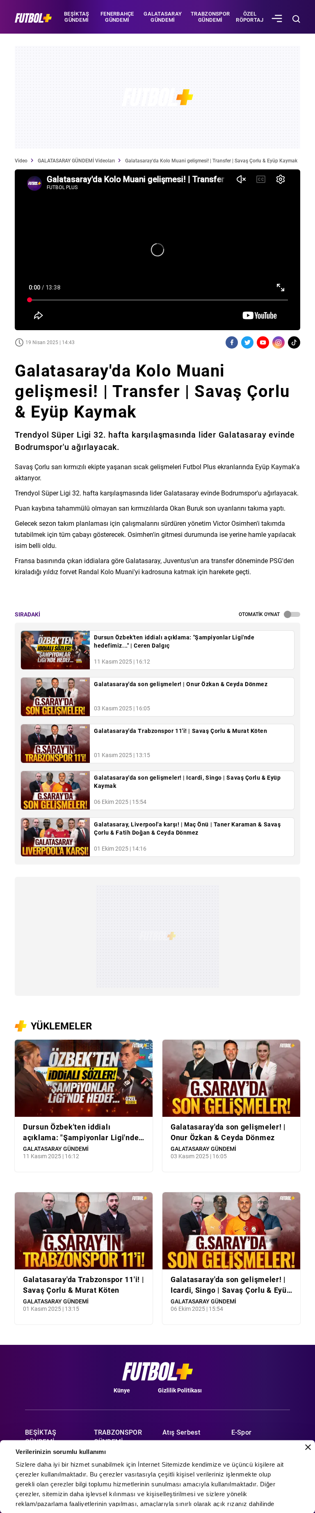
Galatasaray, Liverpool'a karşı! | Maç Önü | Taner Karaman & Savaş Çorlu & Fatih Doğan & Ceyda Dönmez (187, 828)
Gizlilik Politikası (180, 1390)
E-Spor (241, 1432)
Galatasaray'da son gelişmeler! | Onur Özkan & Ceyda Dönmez (180, 684)
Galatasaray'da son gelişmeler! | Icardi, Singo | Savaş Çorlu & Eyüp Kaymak (187, 781)
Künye (122, 1390)
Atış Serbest (181, 1432)
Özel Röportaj (249, 17)
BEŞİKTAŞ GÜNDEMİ (76, 17)
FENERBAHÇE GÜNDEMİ (117, 17)
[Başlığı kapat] (308, 1447)
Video (21, 161)
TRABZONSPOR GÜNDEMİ (210, 17)
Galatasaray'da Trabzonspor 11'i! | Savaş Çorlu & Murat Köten (180, 731)
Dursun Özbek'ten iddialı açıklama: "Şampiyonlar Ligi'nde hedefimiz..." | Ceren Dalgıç (174, 641)
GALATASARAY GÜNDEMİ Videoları (76, 161)
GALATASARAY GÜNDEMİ (163, 17)
